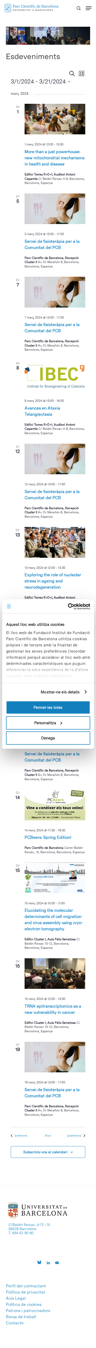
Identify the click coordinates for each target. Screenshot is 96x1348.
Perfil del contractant (26, 1286)
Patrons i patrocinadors (28, 1311)
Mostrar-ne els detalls (60, 692)
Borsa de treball (21, 1317)
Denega (48, 738)
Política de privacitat (25, 1292)
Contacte (15, 1323)
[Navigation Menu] (88, 8)
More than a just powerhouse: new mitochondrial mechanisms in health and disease (54, 157)
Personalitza (45, 722)
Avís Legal (16, 1298)
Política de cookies (23, 1305)
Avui (48, 1135)
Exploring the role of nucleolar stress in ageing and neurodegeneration (53, 581)
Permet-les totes (48, 707)
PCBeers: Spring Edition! (48, 837)
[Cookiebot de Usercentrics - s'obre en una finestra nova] (68, 606)
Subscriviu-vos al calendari (45, 1152)
